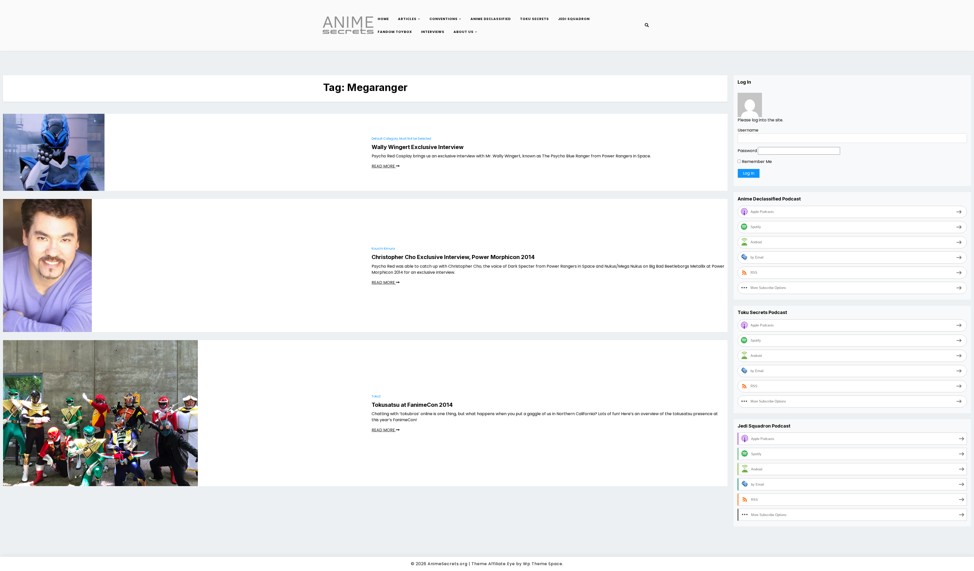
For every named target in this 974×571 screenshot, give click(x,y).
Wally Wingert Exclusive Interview (418, 147)
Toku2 (376, 396)
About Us (464, 31)
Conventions (443, 18)
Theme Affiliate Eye (493, 564)
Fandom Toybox (395, 31)
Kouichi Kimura (383, 248)
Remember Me (756, 161)
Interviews (432, 31)
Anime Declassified (491, 18)
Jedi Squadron (574, 18)
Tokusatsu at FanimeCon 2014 (412, 404)
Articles (407, 18)
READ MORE (384, 166)
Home (383, 18)
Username (748, 130)
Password (747, 151)
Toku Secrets (534, 18)
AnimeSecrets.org (447, 564)
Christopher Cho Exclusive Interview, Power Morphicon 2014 (453, 257)
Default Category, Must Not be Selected (401, 138)
